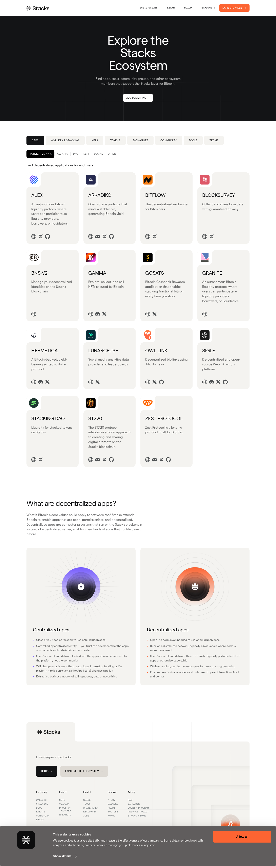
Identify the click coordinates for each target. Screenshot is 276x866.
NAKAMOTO (65, 814)
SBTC (62, 800)
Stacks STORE (137, 815)
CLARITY (64, 804)
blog (39, 808)
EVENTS (40, 811)
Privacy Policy (138, 811)
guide (87, 800)
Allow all (242, 836)
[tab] (35, 140)
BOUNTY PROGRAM (138, 808)
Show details (62, 856)
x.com (111, 800)
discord (113, 804)
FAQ (130, 800)
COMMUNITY (43, 815)
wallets (41, 800)
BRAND (40, 819)
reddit (112, 808)
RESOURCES (90, 811)
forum (111, 815)
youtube (113, 811)
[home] (37, 8)
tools (87, 804)
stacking (42, 804)
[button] (150, 8)
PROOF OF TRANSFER (65, 809)
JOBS (86, 815)
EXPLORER (134, 804)
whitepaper (90, 808)
